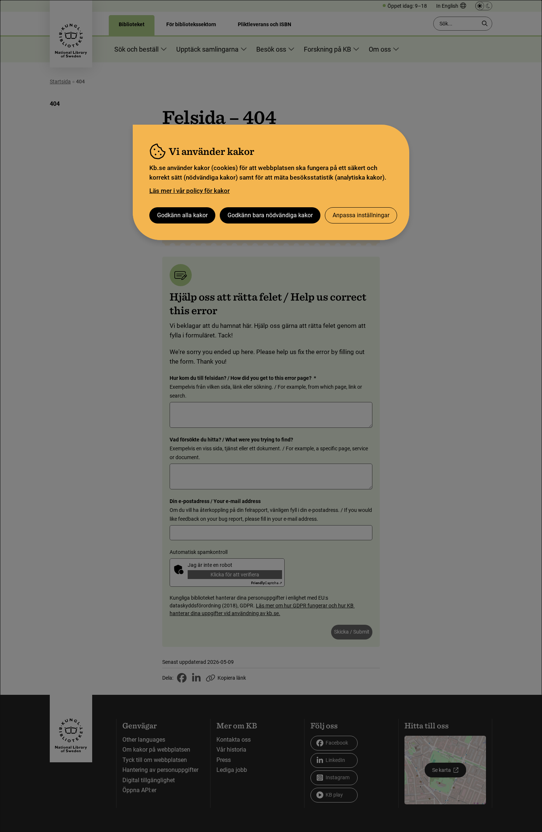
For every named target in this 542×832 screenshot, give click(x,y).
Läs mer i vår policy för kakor (189, 190)
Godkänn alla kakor (182, 215)
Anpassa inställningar (361, 215)
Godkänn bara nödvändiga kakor (270, 215)
